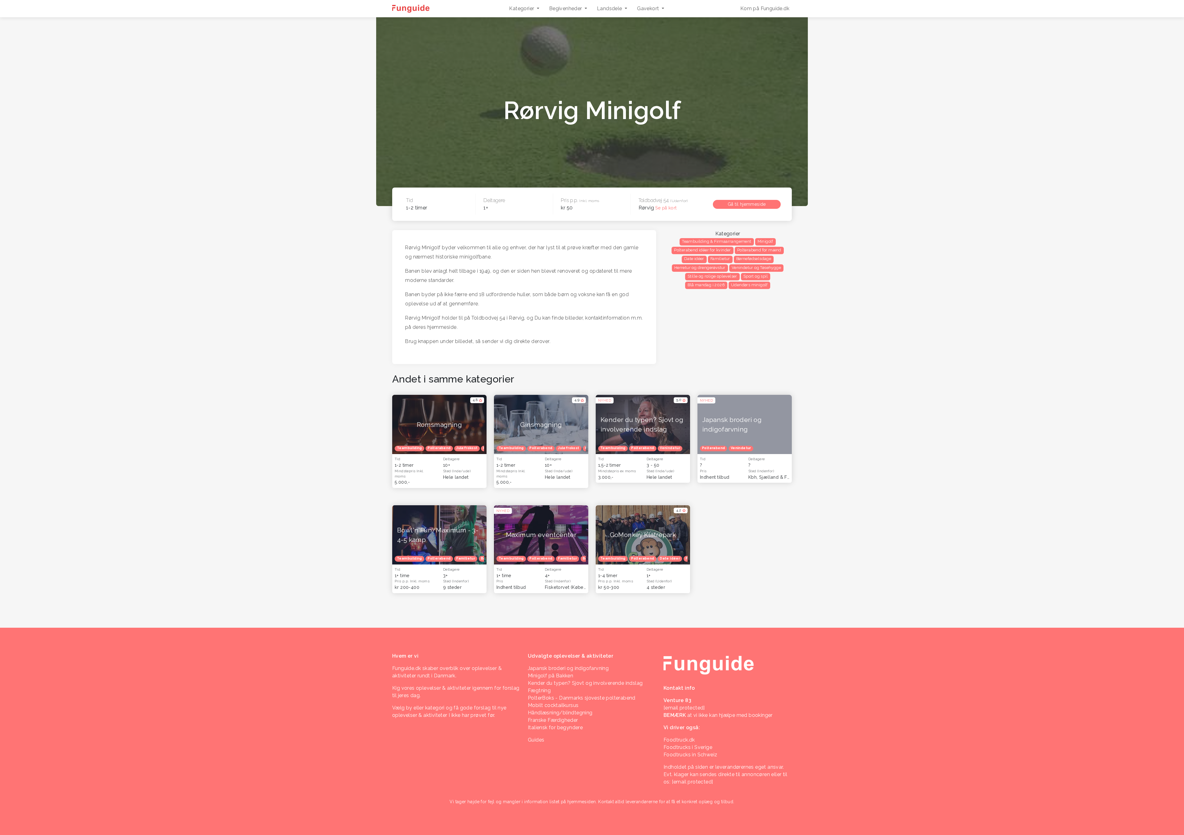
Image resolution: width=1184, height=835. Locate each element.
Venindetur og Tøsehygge (756, 267)
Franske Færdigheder (553, 720)
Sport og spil (755, 276)
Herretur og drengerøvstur (700, 267)
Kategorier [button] (522, 8)
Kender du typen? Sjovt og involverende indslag (585, 683)
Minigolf (765, 241)
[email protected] (692, 782)
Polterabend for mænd (759, 250)
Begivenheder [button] (566, 8)
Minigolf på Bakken (550, 676)
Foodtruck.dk (679, 740)
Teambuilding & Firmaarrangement (716, 241)
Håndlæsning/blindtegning (560, 713)
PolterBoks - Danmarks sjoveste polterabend (581, 698)
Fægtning (539, 690)
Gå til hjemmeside (747, 204)
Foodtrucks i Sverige (688, 747)
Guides (536, 740)
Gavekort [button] (648, 8)
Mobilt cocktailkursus (553, 705)
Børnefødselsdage (753, 258)
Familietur (720, 258)
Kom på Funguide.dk (764, 8)
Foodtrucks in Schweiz (690, 755)
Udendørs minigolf (749, 285)
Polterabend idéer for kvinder (702, 250)
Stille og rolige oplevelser (712, 276)
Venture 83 (677, 700)
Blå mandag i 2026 (706, 285)
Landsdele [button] (610, 8)
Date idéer (694, 258)
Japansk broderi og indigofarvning (568, 668)
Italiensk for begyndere (555, 727)
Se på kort (665, 207)
